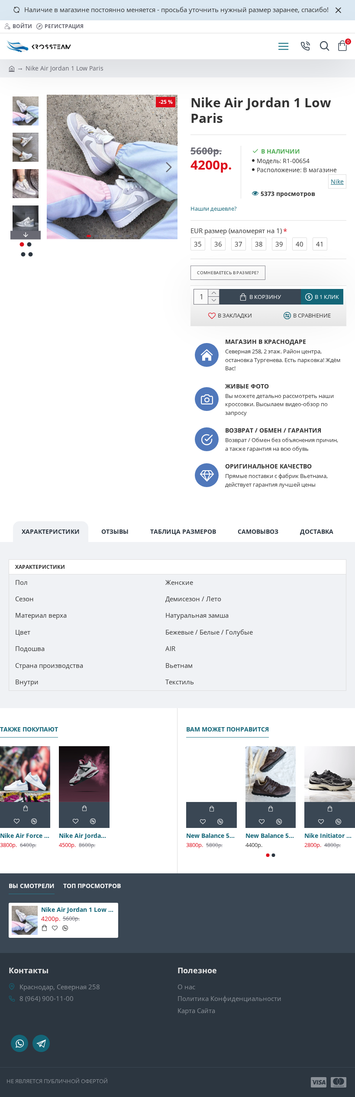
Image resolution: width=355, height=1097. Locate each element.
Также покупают (29, 729)
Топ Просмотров (92, 886)
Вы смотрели (32, 886)
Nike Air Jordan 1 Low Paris (78, 910)
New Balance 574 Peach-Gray (211, 836)
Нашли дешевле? (213, 208)
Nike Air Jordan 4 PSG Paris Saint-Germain (84, 836)
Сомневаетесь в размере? (227, 272)
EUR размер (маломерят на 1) (236, 230)
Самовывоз (258, 531)
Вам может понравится (227, 729)
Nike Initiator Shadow (329, 836)
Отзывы (115, 531)
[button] (55, 167)
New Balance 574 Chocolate (270, 836)
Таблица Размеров (183, 531)
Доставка (316, 531)
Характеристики (51, 531)
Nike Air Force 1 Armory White (25, 836)
